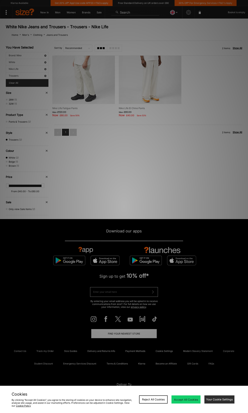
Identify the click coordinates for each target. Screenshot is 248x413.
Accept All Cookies (186, 399)
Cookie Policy (23, 405)
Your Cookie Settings (219, 399)
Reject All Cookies (153, 399)
